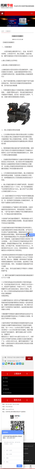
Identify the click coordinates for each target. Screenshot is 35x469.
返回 (29, 358)
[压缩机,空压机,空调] (17, 5)
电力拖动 (5, 378)
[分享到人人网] (20, 364)
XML (31, 460)
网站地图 (27, 460)
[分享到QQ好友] (9, 364)
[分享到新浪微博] (14, 364)
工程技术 (7, 31)
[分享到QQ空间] (12, 364)
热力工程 (5, 381)
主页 (2, 31)
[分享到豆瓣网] (23, 364)
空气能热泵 (6, 389)
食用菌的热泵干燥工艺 (13, 361)
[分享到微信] (6, 364)
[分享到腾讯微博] (17, 364)
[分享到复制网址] (3, 367)
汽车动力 (5, 385)
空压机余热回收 (7, 393)
